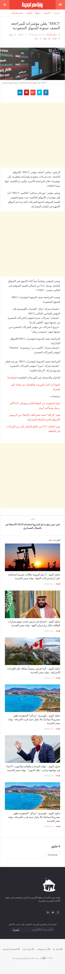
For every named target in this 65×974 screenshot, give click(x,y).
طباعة (54, 38)
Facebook (53, 854)
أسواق (37, 13)
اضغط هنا (12, 377)
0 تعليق (21, 35)
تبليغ (45, 38)
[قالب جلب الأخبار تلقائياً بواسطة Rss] (29, 958)
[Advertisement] (32, 135)
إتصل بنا (56, 949)
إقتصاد (29, 13)
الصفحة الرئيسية (10, 949)
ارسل (11, 35)
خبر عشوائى (42, 949)
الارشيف (46, 13)
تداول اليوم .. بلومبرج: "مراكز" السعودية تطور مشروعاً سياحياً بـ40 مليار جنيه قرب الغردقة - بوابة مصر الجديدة (34, 719)
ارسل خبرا (27, 949)
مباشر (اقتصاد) (17, 13)
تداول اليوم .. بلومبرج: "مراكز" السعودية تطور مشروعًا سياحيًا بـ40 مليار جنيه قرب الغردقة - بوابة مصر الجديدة (34, 817)
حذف (36, 38)
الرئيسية (56, 13)
